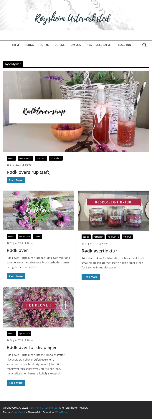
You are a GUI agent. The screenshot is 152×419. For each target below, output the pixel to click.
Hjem (15, 45)
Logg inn (124, 45)
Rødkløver (55, 158)
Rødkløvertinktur (99, 251)
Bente (28, 164)
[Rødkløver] (38, 210)
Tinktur (127, 237)
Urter (37, 236)
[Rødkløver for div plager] (38, 307)
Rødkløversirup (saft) (28, 172)
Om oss (76, 45)
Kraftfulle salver (99, 45)
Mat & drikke (25, 158)
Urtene (60, 45)
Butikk (44, 45)
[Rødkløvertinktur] (113, 211)
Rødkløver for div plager (32, 347)
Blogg (29, 45)
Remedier (41, 158)
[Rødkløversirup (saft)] (76, 111)
